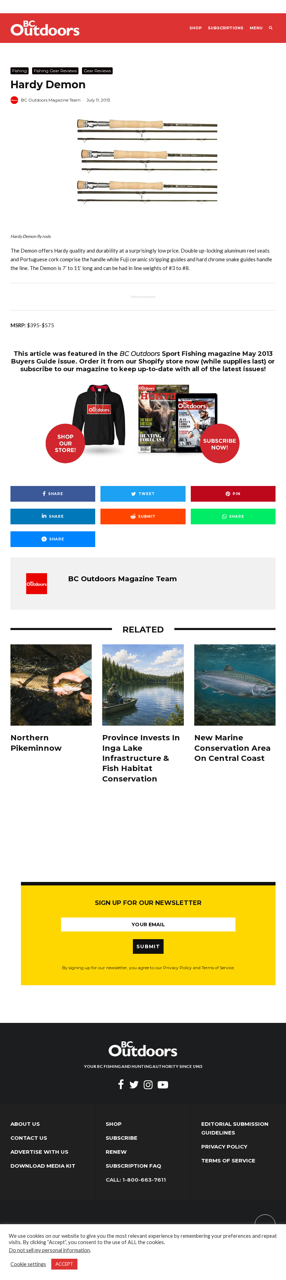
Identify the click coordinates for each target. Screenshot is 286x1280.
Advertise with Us (39, 1151)
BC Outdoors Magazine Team (51, 100)
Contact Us (28, 1138)
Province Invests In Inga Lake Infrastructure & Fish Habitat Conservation (141, 758)
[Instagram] (148, 1084)
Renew (116, 1151)
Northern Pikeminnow (36, 743)
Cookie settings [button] (28, 1264)
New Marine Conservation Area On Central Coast (232, 748)
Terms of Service (228, 1160)
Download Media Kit (42, 1165)
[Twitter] (134, 1084)
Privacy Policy (224, 1146)
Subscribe (121, 1138)
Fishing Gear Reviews (55, 70)
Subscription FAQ (133, 1165)
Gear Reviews (97, 70)
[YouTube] (163, 1084)
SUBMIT (148, 946)
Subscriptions (225, 28)
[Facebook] (121, 1084)
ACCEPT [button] (64, 1264)
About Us (25, 1124)
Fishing (19, 70)
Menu (256, 28)
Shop (195, 28)
